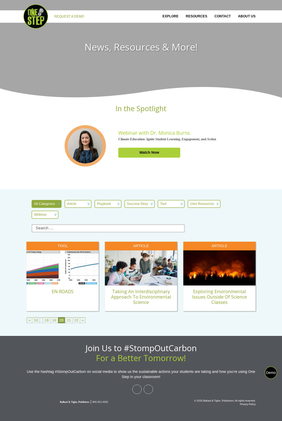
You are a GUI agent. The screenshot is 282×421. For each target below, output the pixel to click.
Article (71, 204)
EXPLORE (170, 16)
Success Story (137, 204)
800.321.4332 (100, 402)
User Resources (202, 204)
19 (54, 320)
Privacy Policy (248, 404)
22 (76, 320)
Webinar (40, 214)
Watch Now (149, 152)
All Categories (44, 204)
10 (36, 320)
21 (69, 320)
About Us (247, 16)
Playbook (104, 204)
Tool (163, 204)
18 (47, 320)
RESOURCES (196, 16)
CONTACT (222, 16)
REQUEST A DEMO (69, 16)
